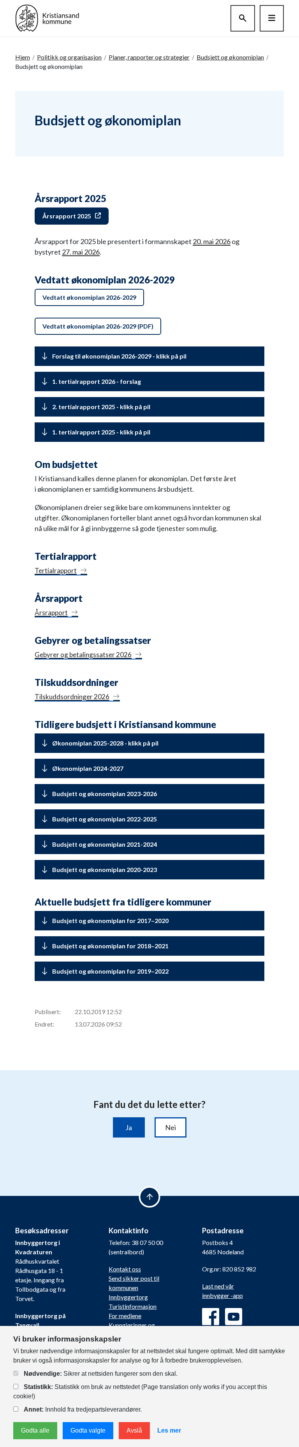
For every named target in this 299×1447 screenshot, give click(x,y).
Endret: (44, 1024)
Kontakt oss (125, 1269)
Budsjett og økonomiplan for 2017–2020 (110, 920)
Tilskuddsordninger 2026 (72, 697)
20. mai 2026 (211, 241)
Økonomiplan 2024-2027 (87, 768)
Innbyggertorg (128, 1297)
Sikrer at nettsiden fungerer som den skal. (101, 1373)
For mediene (125, 1315)
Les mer (169, 1430)
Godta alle (35, 1430)
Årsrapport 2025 (66, 216)
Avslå (134, 1430)
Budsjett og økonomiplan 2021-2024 (104, 844)
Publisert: (48, 1011)
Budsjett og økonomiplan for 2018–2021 (110, 945)
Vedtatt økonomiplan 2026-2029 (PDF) (97, 326)
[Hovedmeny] (272, 18)
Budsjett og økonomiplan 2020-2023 (104, 869)
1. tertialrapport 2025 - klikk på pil (101, 432)
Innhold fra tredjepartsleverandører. (83, 1409)
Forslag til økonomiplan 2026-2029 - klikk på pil (119, 356)
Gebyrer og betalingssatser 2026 (83, 655)
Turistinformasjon (133, 1306)
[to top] (149, 1197)
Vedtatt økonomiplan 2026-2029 (89, 297)
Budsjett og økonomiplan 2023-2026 (104, 793)
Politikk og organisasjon (69, 57)
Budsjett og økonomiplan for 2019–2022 (110, 971)
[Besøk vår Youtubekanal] (233, 1316)
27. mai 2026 (81, 252)
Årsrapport (51, 612)
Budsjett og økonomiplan (230, 57)
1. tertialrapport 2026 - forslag (96, 381)
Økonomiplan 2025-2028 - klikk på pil (105, 743)
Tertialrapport (56, 570)
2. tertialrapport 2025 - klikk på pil (101, 406)
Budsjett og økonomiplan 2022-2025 (104, 819)
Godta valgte (88, 1430)
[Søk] (242, 18)
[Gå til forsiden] (47, 17)
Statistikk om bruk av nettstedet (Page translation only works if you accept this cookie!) (140, 1392)
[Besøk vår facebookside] (210, 1316)
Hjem (22, 57)
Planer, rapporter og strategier (149, 57)
